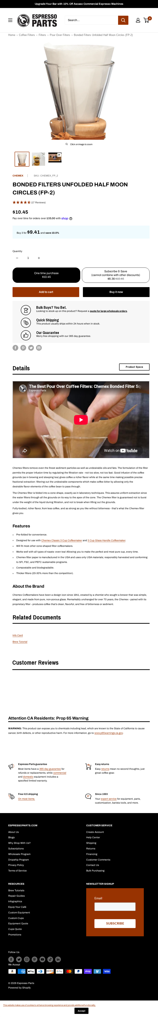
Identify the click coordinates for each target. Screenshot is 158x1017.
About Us (13, 832)
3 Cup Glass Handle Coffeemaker (106, 540)
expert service (109, 798)
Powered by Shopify (19, 987)
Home (11, 35)
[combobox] (91, 20)
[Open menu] (10, 20)
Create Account (95, 832)
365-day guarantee (50, 768)
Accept (81, 1011)
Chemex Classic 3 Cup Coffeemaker (61, 540)
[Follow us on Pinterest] (34, 959)
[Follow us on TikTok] (50, 959)
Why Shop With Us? (19, 843)
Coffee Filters (27, 35)
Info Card (18, 635)
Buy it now (116, 292)
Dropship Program (18, 859)
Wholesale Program (19, 854)
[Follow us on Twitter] (19, 959)
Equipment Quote (18, 923)
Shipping (91, 843)
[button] (81, 202)
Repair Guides (16, 895)
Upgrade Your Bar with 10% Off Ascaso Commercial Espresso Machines (79, 3)
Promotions (14, 934)
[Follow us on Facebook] (11, 959)
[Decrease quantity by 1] (17, 258)
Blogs (11, 837)
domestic (28, 776)
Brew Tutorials (16, 890)
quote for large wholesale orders (108, 311)
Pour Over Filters (60, 35)
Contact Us (92, 865)
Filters (42, 35)
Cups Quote (15, 929)
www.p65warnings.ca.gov (108, 733)
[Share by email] (39, 348)
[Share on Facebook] (15, 348)
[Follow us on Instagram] (27, 959)
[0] (146, 20)
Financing (91, 854)
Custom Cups (16, 918)
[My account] (138, 20)
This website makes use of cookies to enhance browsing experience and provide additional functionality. (49, 1005)
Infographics (15, 901)
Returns (90, 848)
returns (105, 768)
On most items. (26, 798)
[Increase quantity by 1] (39, 258)
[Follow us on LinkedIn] (58, 959)
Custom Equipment (19, 912)
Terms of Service (17, 870)
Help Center (93, 837)
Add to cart (46, 292)
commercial (59, 772)
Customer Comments (98, 859)
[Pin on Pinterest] (23, 348)
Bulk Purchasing (95, 870)
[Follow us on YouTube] (42, 959)
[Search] (123, 20)
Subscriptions (16, 848)
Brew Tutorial (20, 641)
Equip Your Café (17, 907)
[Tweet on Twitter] (31, 348)
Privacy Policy (16, 865)
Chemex (18, 175)
